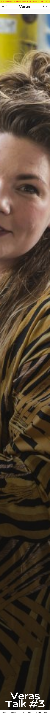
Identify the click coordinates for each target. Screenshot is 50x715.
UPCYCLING (27, 712)
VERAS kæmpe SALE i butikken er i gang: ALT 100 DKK (17, 2)
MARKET (14, 712)
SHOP (4, 712)
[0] (47, 6)
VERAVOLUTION (42, 712)
